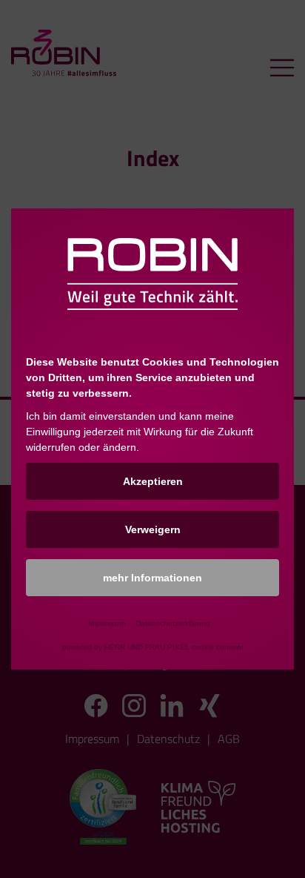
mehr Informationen (152, 578)
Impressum (106, 623)
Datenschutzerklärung (172, 623)
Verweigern (153, 529)
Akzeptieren (153, 481)
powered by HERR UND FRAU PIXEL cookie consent (153, 647)
